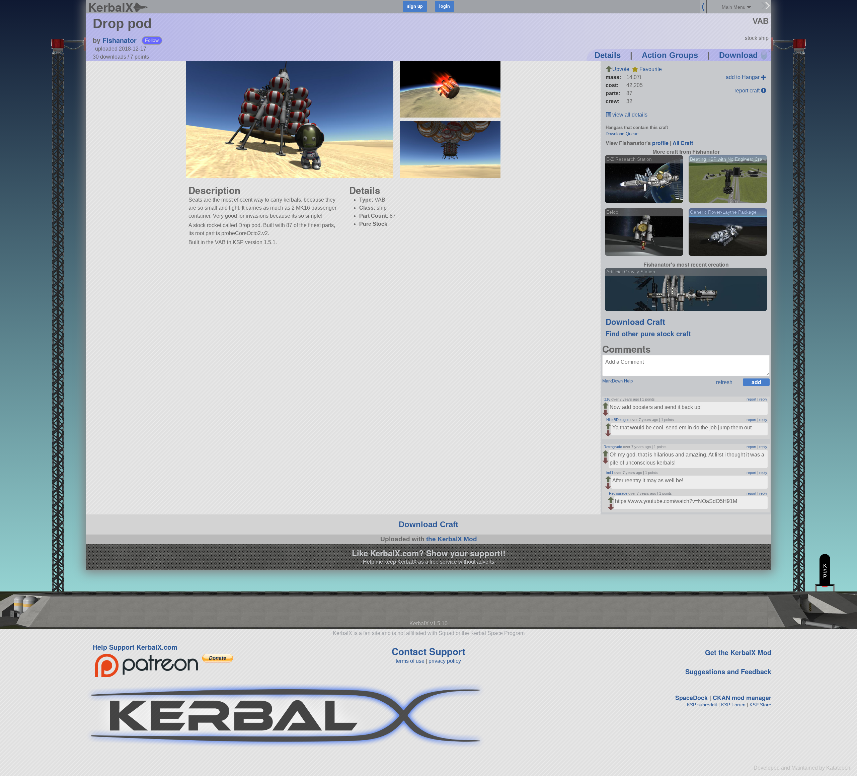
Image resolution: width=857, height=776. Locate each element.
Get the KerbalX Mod (738, 652)
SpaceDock (691, 697)
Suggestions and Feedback (728, 671)
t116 (607, 399)
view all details (629, 115)
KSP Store (760, 704)
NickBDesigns (617, 420)
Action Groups (670, 55)
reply (763, 399)
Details (608, 55)
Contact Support (428, 651)
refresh (724, 382)
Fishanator (119, 40)
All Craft (683, 143)
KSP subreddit (702, 704)
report (751, 399)
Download (738, 55)
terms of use (410, 661)
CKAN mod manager (742, 697)
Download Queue (622, 133)
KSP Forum (733, 704)
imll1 (609, 473)
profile (660, 143)
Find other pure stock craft (648, 333)
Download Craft (635, 321)
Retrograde (613, 447)
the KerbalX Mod (451, 539)
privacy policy (444, 661)
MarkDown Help (617, 380)
